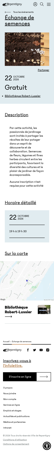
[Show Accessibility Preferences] (47, 446)
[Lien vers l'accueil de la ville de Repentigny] (12, 4)
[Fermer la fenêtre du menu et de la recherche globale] (48, 4)
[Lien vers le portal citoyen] (35, 4)
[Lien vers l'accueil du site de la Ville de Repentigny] (12, 350)
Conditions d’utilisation (15, 439)
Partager (43, 70)
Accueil (6, 342)
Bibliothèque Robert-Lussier (22, 96)
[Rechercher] (41, 4)
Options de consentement (16, 444)
